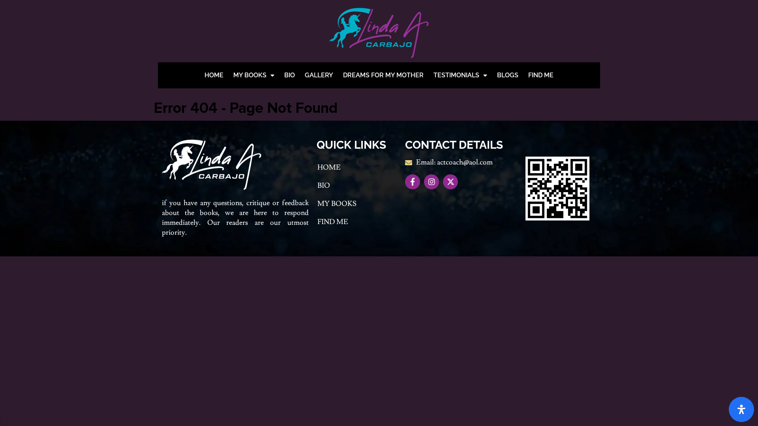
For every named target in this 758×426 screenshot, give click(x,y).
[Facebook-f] (412, 181)
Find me (540, 75)
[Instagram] (431, 181)
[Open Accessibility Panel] (741, 409)
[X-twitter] (450, 181)
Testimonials (456, 75)
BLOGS (507, 75)
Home (214, 75)
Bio (289, 75)
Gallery (319, 75)
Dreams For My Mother (383, 75)
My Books (249, 75)
